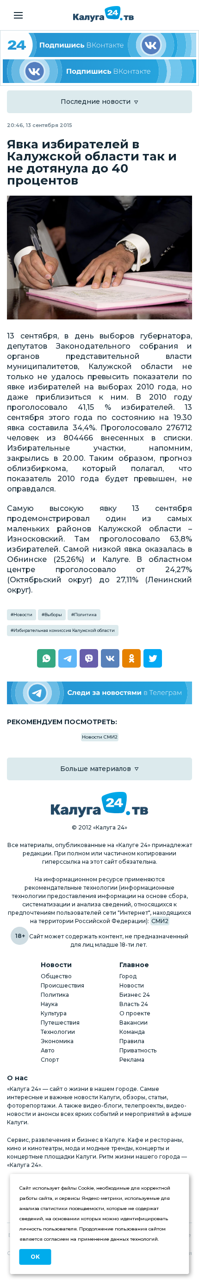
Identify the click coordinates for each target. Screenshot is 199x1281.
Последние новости (96, 101)
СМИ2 (159, 921)
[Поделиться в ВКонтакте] (110, 658)
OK (35, 1256)
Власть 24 (133, 1004)
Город (128, 976)
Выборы (53, 614)
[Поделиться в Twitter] (152, 658)
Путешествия (60, 1022)
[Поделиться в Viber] (88, 658)
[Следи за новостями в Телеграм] (99, 693)
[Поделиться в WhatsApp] (46, 658)
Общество (56, 976)
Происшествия (62, 985)
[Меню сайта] (18, 15)
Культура (54, 1013)
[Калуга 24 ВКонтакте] (99, 45)
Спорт (50, 1059)
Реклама (131, 1059)
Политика (85, 614)
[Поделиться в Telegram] (67, 658)
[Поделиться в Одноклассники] (131, 658)
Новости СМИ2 (100, 737)
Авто (48, 1050)
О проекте (134, 1013)
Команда (132, 1031)
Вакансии (133, 1022)
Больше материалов (95, 769)
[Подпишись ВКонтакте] (99, 71)
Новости (22, 614)
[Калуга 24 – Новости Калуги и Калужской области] (103, 14)
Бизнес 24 (134, 994)
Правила (131, 1041)
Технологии (58, 1031)
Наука (49, 1004)
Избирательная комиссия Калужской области (64, 630)
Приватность (137, 1050)
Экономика (57, 1041)
